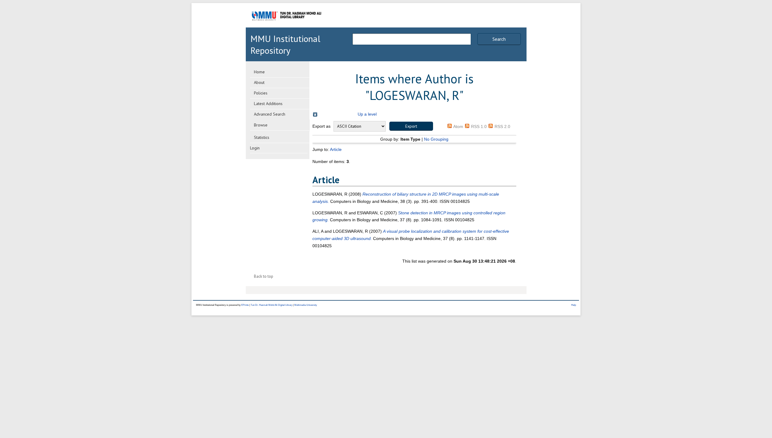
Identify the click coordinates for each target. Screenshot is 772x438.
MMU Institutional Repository (285, 44)
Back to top (263, 276)
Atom (458, 126)
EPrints (245, 305)
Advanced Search (269, 114)
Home (259, 72)
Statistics (261, 137)
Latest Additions (268, 103)
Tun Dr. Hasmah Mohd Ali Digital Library (272, 305)
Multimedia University (305, 305)
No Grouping (436, 139)
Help (573, 305)
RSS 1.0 (479, 126)
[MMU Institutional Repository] (286, 26)
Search (499, 39)
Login (255, 148)
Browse (260, 125)
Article (336, 149)
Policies (260, 93)
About (259, 82)
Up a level (367, 114)
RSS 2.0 (502, 126)
